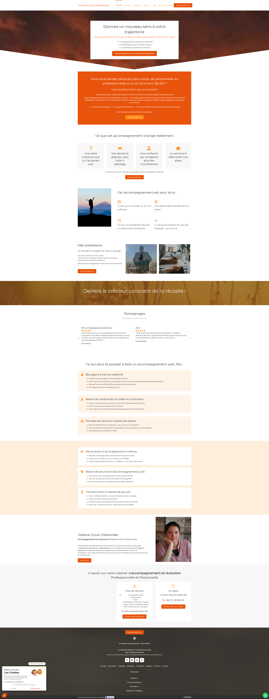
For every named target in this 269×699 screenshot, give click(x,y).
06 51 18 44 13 (175, 600)
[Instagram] (142, 660)
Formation (133, 686)
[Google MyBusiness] (132, 660)
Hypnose (133, 678)
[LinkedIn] (137, 660)
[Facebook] (127, 660)
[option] (107, 334)
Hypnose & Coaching (133, 691)
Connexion (187, 697)
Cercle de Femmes (133, 682)
